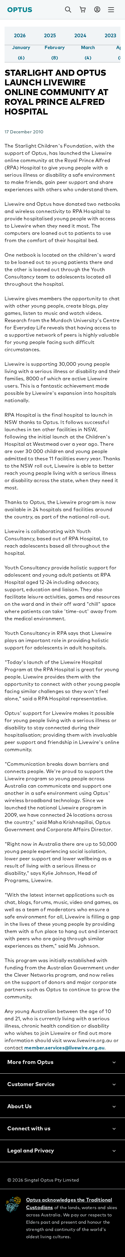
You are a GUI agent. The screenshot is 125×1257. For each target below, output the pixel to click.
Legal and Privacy (30, 1151)
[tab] (21, 53)
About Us (19, 1106)
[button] (97, 9)
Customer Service (31, 1084)
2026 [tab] (20, 35)
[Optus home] (19, 9)
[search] (68, 9)
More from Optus (30, 1062)
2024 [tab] (80, 35)
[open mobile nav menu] (111, 9)
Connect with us (28, 1129)
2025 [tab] (50, 35)
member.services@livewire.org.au (64, 1047)
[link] (82, 9)
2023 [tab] (111, 35)
